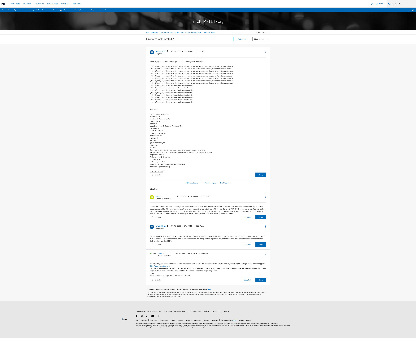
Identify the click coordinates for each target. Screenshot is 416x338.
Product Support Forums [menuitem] (61, 10)
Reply (261, 175)
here (209, 289)
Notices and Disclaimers (174, 325)
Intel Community (152, 32)
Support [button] (27, 4)
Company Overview (143, 311)
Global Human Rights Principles (269, 325)
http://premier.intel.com (159, 266)
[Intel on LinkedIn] (147, 316)
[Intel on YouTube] (153, 316)
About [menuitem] (22, 10)
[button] (265, 51)
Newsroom (168, 311)
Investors (177, 311)
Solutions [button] (39, 4)
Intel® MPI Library (209, 32)
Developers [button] (52, 4)
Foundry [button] (77, 4)
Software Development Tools (191, 32)
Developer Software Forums (169, 32)
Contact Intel (157, 311)
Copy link (247, 217)
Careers (185, 311)
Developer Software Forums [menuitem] (38, 10)
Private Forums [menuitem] (105, 10)
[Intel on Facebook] (136, 316)
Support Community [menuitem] (9, 10)
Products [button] (15, 4)
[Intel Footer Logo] (125, 319)
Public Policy (224, 311)
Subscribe (242, 39)
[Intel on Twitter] (142, 316)
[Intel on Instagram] (158, 316)
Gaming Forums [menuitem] (80, 10)
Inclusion (214, 311)
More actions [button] (259, 39)
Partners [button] (65, 4)
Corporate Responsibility (199, 311)
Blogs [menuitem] (93, 10)
